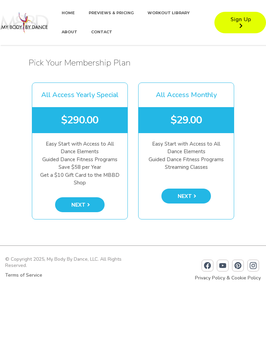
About (69, 31)
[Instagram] (253, 265)
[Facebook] (207, 265)
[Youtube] (223, 265)
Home (68, 12)
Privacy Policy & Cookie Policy (228, 278)
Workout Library (169, 12)
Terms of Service (23, 275)
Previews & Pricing (111, 12)
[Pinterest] (238, 265)
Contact (101, 31)
